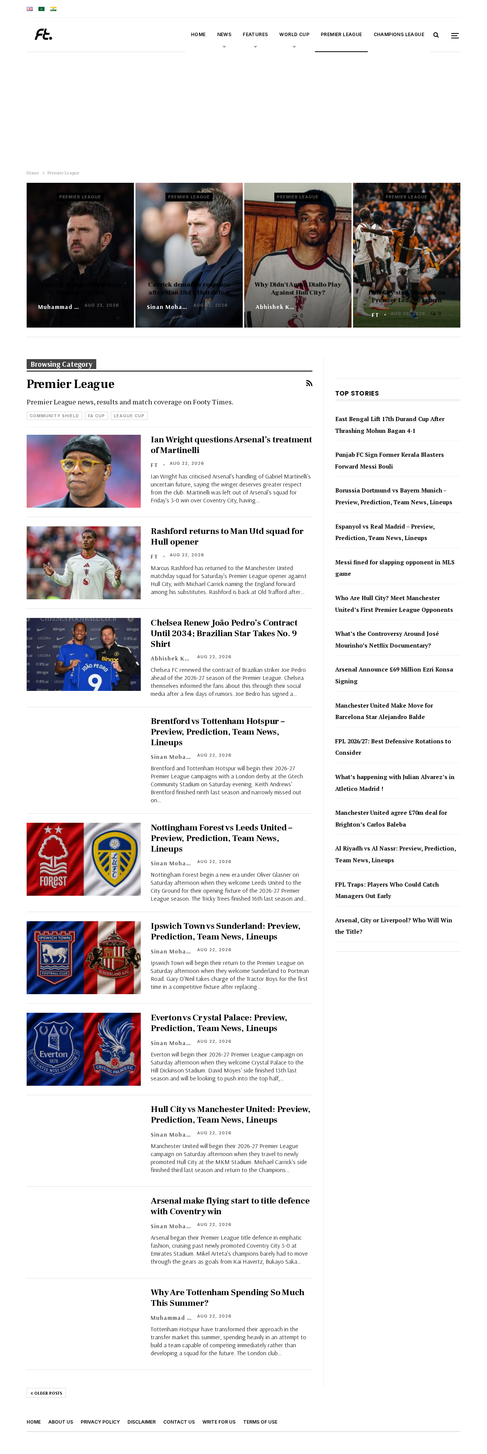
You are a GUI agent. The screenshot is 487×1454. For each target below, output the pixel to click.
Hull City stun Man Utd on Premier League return (407, 296)
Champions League (399, 34)
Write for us (219, 1422)
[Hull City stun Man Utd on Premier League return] (406, 255)
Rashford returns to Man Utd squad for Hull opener (227, 537)
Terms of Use (260, 1422)
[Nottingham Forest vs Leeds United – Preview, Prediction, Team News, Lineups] (84, 859)
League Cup (129, 415)
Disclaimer (141, 1422)
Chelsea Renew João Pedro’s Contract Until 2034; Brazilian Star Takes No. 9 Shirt (224, 633)
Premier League (341, 34)
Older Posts (47, 1393)
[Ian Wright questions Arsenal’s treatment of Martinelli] (84, 471)
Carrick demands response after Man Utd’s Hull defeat (189, 288)
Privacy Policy (100, 1422)
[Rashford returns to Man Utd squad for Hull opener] (84, 562)
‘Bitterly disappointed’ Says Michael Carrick (80, 288)
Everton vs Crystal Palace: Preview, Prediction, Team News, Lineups (219, 1023)
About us (60, 1422)
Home (198, 34)
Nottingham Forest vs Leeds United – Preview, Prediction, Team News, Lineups (221, 838)
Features (255, 34)
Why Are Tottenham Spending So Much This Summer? (227, 1298)
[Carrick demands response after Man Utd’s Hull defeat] (189, 255)
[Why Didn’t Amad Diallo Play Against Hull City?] (298, 255)
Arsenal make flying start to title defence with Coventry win (230, 1206)
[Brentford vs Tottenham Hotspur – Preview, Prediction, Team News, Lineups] (84, 752)
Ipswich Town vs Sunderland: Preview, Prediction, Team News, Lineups (226, 931)
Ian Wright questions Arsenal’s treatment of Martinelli (231, 445)
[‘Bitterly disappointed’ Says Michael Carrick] (80, 255)
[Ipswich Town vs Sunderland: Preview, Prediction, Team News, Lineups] (84, 957)
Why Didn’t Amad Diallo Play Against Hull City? (298, 288)
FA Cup (96, 415)
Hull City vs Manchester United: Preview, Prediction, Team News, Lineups (230, 1115)
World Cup (294, 34)
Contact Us (179, 1422)
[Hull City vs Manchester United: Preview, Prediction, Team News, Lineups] (84, 1140)
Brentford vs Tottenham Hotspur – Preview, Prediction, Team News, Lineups (218, 732)
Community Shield (54, 415)
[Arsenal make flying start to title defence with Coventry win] (84, 1232)
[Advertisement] (243, 109)
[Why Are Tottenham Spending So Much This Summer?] (84, 1324)
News (224, 34)
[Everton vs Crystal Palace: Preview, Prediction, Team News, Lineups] (84, 1049)
